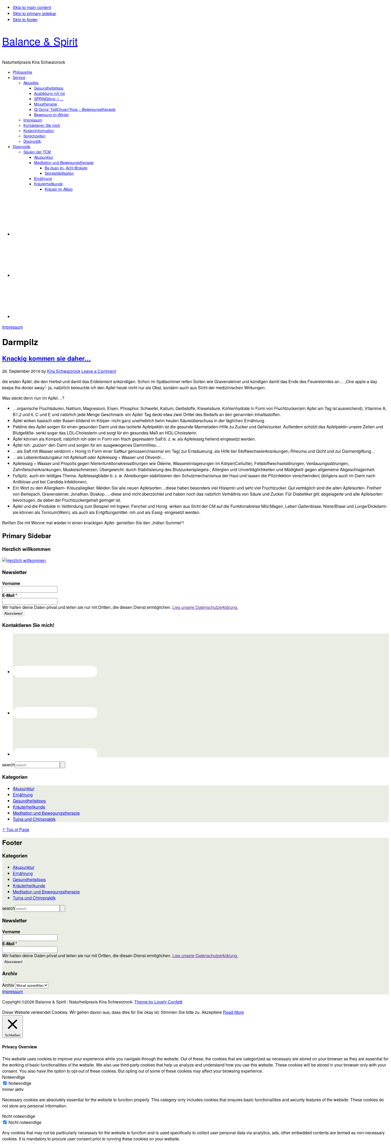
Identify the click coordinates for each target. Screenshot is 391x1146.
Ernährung (23, 795)
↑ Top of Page (15, 829)
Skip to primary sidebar (34, 13)
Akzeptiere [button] (212, 1012)
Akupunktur (23, 788)
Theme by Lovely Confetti (158, 1002)
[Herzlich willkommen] (24, 560)
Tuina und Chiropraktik (34, 819)
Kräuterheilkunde (29, 807)
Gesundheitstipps (29, 801)
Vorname (11, 583)
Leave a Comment (98, 371)
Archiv (8, 985)
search (8, 765)
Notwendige (20, 1083)
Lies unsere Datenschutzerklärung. (205, 607)
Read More (233, 1012)
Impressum (12, 327)
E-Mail (9, 595)
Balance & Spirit (40, 40)
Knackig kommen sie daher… (46, 358)
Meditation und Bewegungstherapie (46, 813)
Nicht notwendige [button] (18, 1116)
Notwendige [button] (13, 1077)
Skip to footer (25, 19)
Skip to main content (32, 7)
